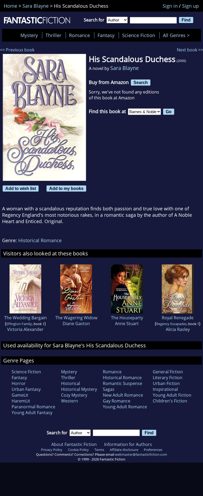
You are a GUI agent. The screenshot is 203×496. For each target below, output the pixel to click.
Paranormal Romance (33, 407)
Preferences (153, 449)
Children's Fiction (170, 401)
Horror (19, 383)
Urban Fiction (166, 383)
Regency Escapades (171, 323)
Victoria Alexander (25, 329)
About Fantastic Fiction (74, 444)
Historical (70, 383)
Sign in (170, 6)
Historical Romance (40, 240)
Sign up (190, 6)
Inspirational (165, 389)
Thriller (53, 35)
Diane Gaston (76, 323)
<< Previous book (17, 50)
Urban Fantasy (26, 389)
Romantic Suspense (122, 383)
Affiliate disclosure (124, 449)
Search (140, 82)
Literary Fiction (167, 377)
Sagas (108, 389)
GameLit (20, 395)
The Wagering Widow (76, 318)
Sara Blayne (124, 68)
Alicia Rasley (178, 329)
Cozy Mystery (74, 395)
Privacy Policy (51, 449)
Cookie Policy (78, 449)
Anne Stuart (127, 323)
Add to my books (66, 188)
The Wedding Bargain (25, 318)
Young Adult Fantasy (32, 412)
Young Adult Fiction (172, 395)
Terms (99, 449)
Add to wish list (20, 188)
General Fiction (168, 372)
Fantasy (106, 35)
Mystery (29, 35)
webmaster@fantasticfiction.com (141, 454)
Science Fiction (138, 35)
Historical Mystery (79, 389)
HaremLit (21, 401)
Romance (79, 35)
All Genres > (177, 35)
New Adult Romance (123, 395)
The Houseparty (127, 318)
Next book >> (190, 50)
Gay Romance (116, 401)
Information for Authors (128, 444)
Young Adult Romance (125, 407)
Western (69, 401)
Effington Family (19, 323)
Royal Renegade (177, 318)
